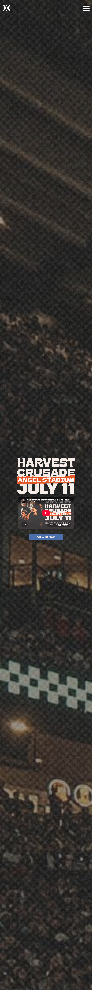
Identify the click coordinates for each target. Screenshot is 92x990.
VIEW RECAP (46, 537)
